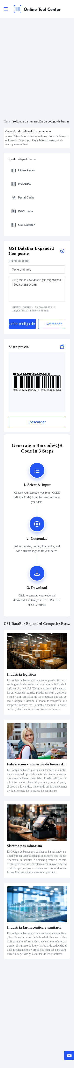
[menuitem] (36, 171)
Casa (7, 121)
